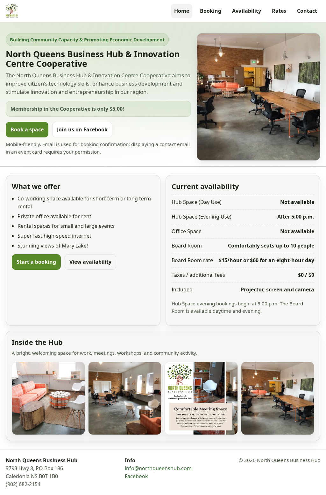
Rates (279, 10)
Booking (210, 10)
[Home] (12, 11)
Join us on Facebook (82, 129)
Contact (307, 10)
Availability (246, 10)
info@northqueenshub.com (158, 468)
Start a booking (36, 261)
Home (181, 10)
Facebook (136, 476)
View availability (90, 261)
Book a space (27, 129)
